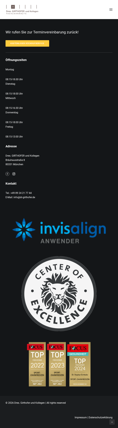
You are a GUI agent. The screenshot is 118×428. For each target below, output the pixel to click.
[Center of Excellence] (59, 293)
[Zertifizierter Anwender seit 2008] (59, 231)
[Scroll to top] (112, 421)
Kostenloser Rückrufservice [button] (27, 43)
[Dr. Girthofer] (22, 9)
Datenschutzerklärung (100, 417)
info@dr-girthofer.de (24, 197)
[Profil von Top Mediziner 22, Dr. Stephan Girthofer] (59, 363)
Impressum (81, 417)
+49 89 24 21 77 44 (21, 193)
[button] (111, 9)
